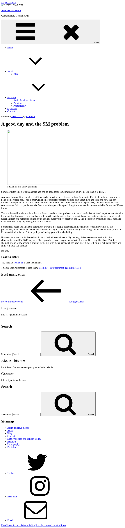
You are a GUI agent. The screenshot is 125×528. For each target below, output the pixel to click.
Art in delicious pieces (24, 100)
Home (10, 47)
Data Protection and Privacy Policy (24, 438)
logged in (18, 262)
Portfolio (11, 97)
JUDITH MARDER (11, 10)
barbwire (30, 116)
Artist (10, 71)
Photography (19, 105)
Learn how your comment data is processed (60, 268)
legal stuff (12, 108)
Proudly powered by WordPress (51, 525)
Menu (96, 42)
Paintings (17, 103)
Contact (11, 111)
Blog (15, 74)
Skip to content (8, 2)
